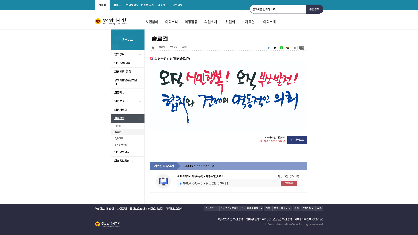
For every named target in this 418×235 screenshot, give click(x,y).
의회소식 (171, 22)
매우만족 (187, 183)
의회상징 (173, 47)
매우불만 (224, 183)
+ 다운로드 (297, 139)
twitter (275, 48)
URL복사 (301, 48)
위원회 (230, 22)
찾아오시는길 (155, 209)
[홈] (153, 47)
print (294, 48)
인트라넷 (178, 5)
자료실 (250, 22)
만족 (197, 183)
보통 (205, 183)
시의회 (102, 5)
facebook (268, 48)
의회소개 (269, 22)
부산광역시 (211, 208)
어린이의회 (147, 5)
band (281, 48)
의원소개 (210, 22)
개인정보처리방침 (104, 209)
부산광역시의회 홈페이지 (107, 223)
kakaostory (287, 48)
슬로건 (185, 47)
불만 (214, 183)
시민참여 (151, 22)
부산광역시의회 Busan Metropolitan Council (111, 21)
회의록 (117, 5)
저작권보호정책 (174, 209)
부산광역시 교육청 (229, 208)
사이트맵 (122, 209)
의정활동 (191, 22)
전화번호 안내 (137, 209)
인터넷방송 (132, 5)
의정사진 (162, 5)
